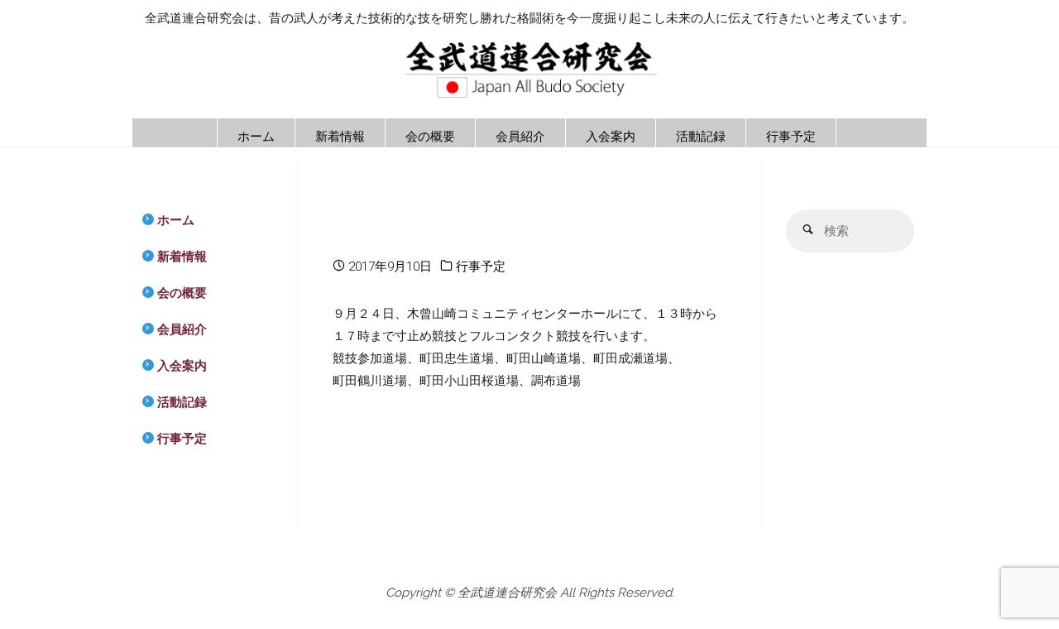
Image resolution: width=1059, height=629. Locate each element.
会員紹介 (182, 329)
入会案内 (182, 365)
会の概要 (182, 293)
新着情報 (182, 256)
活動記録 (182, 402)
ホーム (175, 220)
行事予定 (481, 266)
